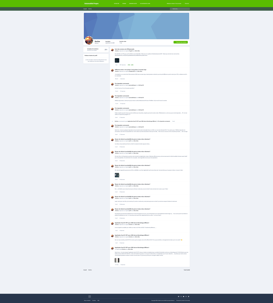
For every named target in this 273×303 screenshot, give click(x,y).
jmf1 (130, 140)
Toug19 (130, 50)
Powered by (183, 300)
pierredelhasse (132, 85)
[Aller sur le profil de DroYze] (112, 50)
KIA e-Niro (137, 50)
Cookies (94, 300)
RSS (98, 300)
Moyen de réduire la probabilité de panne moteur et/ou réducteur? (132, 139)
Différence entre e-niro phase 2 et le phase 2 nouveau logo (130, 69)
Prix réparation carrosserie (122, 83)
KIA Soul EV (141, 85)
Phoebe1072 (132, 71)
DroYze (117, 50)
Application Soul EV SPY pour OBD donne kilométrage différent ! (142, 121)
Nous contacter (87, 300)
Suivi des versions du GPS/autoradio (124, 49)
